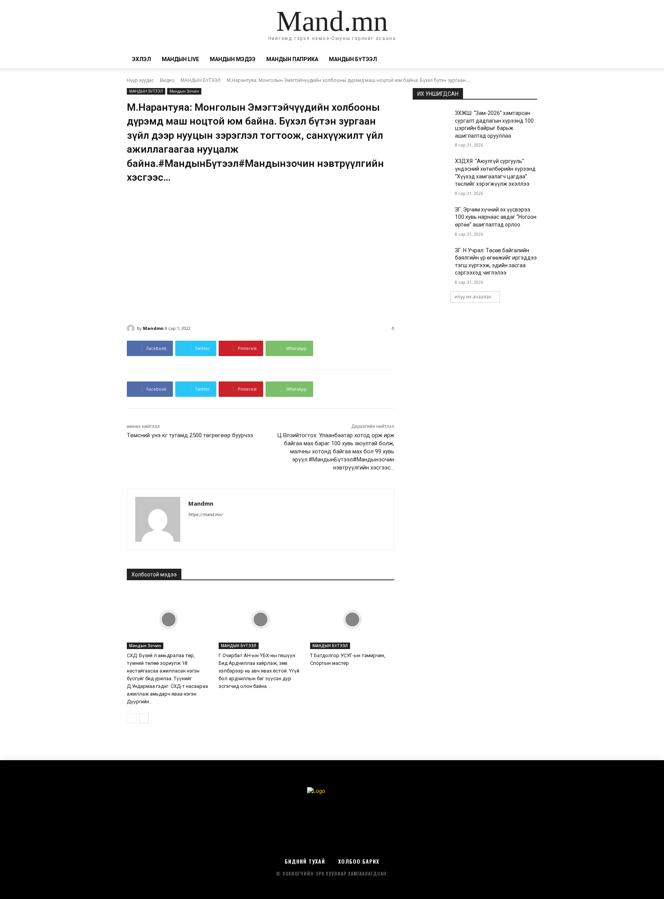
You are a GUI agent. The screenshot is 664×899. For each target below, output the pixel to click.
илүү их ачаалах (473, 296)
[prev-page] (131, 718)
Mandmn (153, 328)
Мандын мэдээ (233, 59)
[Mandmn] (132, 328)
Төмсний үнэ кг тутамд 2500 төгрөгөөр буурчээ (190, 435)
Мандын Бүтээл (353, 59)
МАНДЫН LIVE (180, 59)
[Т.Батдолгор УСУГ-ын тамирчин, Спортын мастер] (352, 619)
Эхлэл (141, 59)
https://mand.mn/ (205, 514)
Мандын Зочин (184, 91)
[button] (528, 59)
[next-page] (144, 718)
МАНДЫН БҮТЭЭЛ (201, 80)
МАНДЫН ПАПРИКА (292, 59)
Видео (167, 80)
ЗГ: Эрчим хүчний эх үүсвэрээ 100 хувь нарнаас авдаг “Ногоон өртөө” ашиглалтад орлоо (495, 217)
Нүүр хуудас (140, 80)
